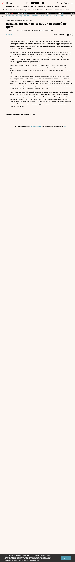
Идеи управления (25, 10)
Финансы (33, 6)
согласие (47, 557)
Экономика (26, 6)
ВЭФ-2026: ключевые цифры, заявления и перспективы (22, 16)
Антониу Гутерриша (55, 44)
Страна (62, 10)
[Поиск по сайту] (61, 3)
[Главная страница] (35, 3)
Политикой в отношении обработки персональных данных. (21, 560)
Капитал (56, 10)
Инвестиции (41, 6)
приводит (20, 48)
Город (34, 10)
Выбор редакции (46, 16)
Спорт (67, 10)
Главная (8, 20)
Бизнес (19, 6)
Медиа (57, 6)
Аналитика (49, 10)
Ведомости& (41, 10)
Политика (63, 6)
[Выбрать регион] (57, 3)
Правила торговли (13, 10)
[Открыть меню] (72, 3)
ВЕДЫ (5, 10)
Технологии (50, 6)
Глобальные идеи (10, 6)
